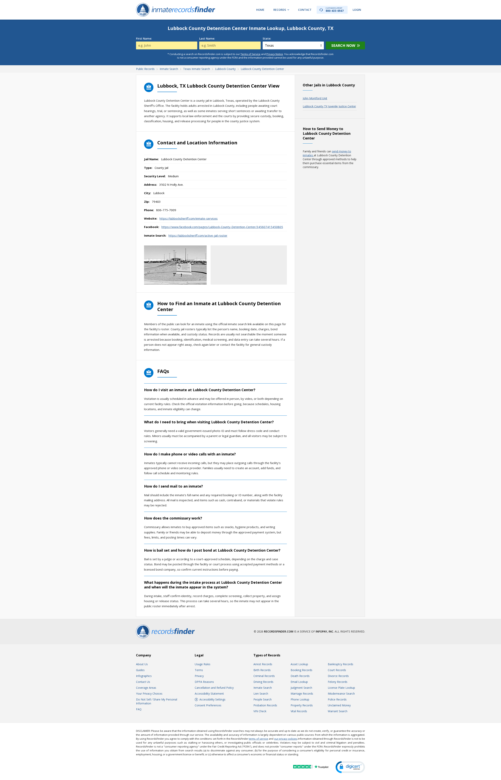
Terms (199, 670)
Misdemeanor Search (341, 693)
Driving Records (263, 682)
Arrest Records (262, 664)
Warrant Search (337, 711)
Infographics (144, 676)
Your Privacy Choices (149, 693)
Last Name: (207, 38)
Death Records (300, 676)
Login (357, 10)
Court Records (337, 670)
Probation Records (265, 705)
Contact (305, 10)
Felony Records (337, 682)
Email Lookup (299, 682)
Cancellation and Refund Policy (214, 688)
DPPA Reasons (204, 682)
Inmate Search (262, 688)
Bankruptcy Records (340, 664)
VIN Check (259, 711)
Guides (140, 670)
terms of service (258, 738)
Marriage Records (302, 693)
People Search (262, 699)
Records (279, 10)
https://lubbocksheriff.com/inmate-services (188, 218)
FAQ (138, 709)
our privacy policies (285, 738)
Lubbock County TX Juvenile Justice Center (329, 106)
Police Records (337, 699)
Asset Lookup (299, 664)
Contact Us (143, 682)
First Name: (144, 38)
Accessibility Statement (209, 693)
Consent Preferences (208, 705)
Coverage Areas (146, 688)
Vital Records (299, 711)
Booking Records (301, 670)
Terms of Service (250, 54)
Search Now (343, 45)
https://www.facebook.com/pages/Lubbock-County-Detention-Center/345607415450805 (222, 227)
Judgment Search (301, 688)
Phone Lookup (300, 699)
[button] (350, 767)
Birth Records (262, 670)
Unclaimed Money (339, 705)
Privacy (199, 676)
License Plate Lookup (341, 688)
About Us (142, 664)
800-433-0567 (335, 10)
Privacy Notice (274, 54)
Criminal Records (264, 676)
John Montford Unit (315, 98)
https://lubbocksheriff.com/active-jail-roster (198, 235)
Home (260, 10)
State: (267, 38)
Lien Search (260, 693)
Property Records (302, 705)
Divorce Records (338, 676)
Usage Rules (202, 664)
